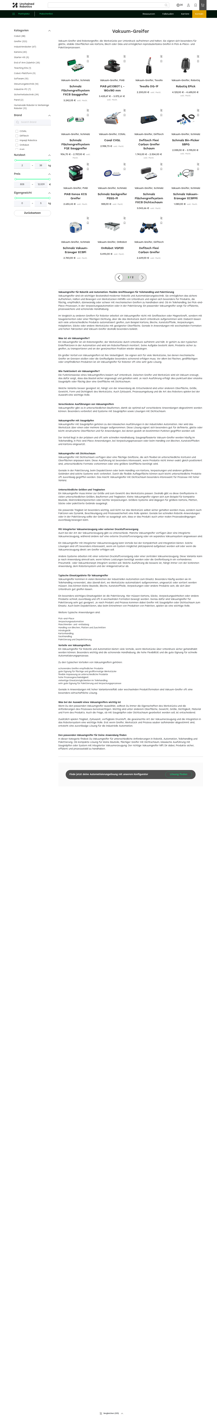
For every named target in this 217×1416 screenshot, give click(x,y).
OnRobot (24, 145)
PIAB (22, 149)
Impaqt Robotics (28, 140)
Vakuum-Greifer (70, 80)
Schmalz (85, 80)
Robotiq (195, 80)
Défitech (24, 135)
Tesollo (159, 80)
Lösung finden (178, 774)
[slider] (15, 160)
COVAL (23, 131)
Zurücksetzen (32, 213)
